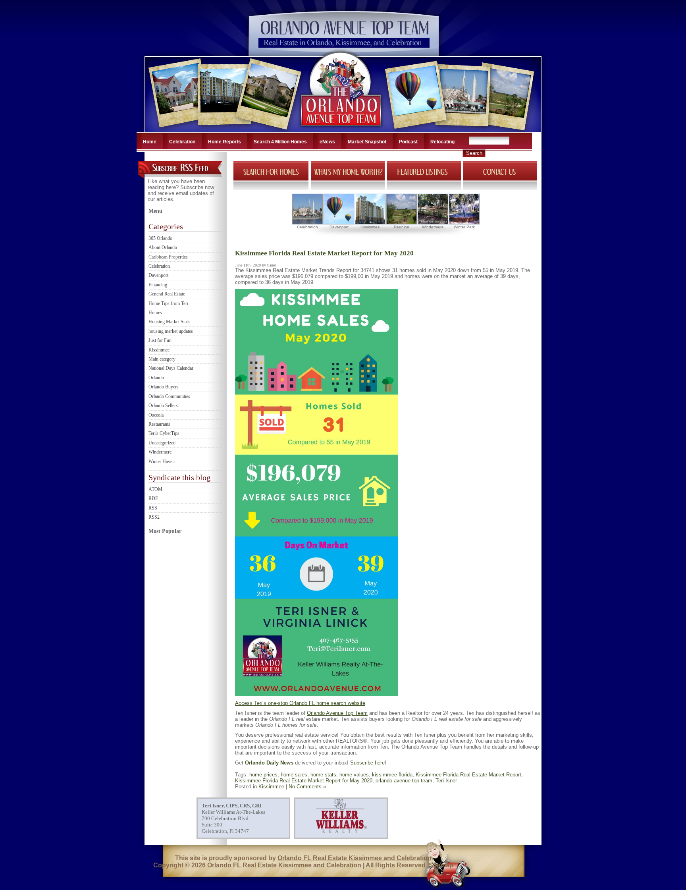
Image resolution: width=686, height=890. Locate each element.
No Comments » (307, 787)
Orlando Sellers (163, 405)
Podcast (408, 142)
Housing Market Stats (169, 321)
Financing (157, 285)
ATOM (155, 489)
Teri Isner (446, 781)
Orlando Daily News (269, 763)
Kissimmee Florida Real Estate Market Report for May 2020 (324, 253)
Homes (155, 312)
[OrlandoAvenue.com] (341, 129)
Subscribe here (367, 763)
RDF (153, 498)
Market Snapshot (367, 142)
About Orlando (162, 247)
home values (354, 775)
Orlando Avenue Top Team (337, 713)
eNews (327, 142)
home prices (263, 775)
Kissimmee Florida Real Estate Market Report (468, 775)
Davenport (158, 275)
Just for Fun (160, 340)
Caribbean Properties (168, 257)
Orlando (156, 377)
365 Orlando (160, 238)
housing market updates (170, 331)
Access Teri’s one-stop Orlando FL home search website (300, 703)
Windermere (160, 452)
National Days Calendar (170, 368)
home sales (294, 775)
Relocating (442, 142)
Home (149, 142)
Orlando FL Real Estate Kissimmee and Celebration (354, 858)
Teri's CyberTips (163, 433)
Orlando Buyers (163, 387)
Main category (161, 359)
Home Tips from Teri (168, 303)
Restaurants (159, 424)
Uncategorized (161, 443)
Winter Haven (161, 461)
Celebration (182, 142)
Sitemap (441, 865)
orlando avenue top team (404, 781)
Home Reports (224, 142)
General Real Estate (166, 294)
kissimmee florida (392, 775)
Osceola (156, 415)
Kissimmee (159, 350)
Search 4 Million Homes (280, 142)
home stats (323, 775)
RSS (152, 508)
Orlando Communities (169, 396)
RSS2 (154, 517)
